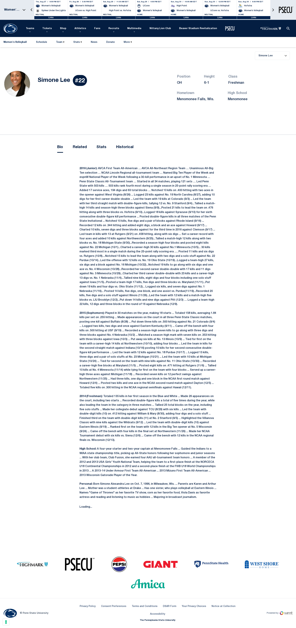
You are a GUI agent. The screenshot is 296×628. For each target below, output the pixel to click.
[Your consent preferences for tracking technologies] (6, 622)
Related (80, 147)
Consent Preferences (113, 606)
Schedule (41, 42)
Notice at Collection (223, 606)
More (127, 42)
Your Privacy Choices (194, 606)
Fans (97, 28)
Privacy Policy (88, 606)
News (94, 42)
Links (51, 17)
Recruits (113, 28)
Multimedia (134, 28)
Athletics (80, 28)
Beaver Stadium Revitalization (198, 28)
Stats (76, 42)
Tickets (47, 28)
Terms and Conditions (144, 606)
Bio (60, 147)
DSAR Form (169, 606)
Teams (30, 28)
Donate (110, 43)
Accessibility (157, 614)
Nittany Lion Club (160, 28)
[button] (31, 10)
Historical (124, 147)
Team (59, 42)
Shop (63, 28)
